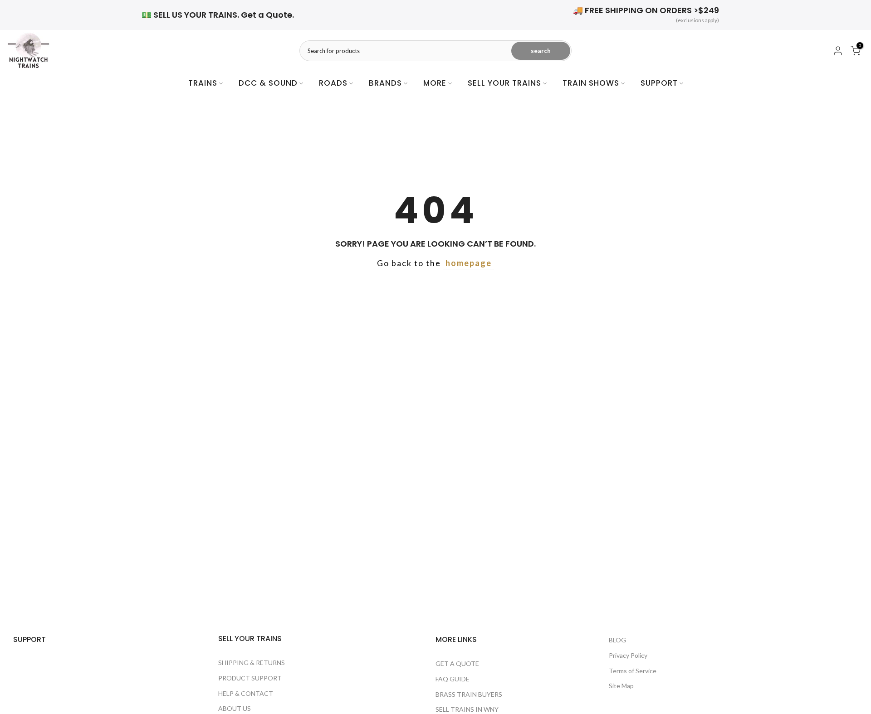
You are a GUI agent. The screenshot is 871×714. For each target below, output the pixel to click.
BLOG (617, 640)
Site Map (621, 686)
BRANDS (385, 83)
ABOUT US (234, 708)
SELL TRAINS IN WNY (467, 709)
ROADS (333, 83)
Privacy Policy (628, 655)
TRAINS (202, 83)
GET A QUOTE (457, 663)
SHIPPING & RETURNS (251, 662)
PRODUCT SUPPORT (250, 678)
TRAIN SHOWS (591, 83)
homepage (468, 263)
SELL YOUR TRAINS (504, 83)
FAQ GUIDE (453, 679)
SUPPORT (659, 83)
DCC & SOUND (268, 83)
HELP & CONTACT (245, 693)
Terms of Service (632, 671)
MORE (434, 83)
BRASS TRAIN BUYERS (469, 694)
